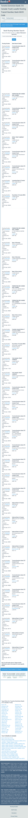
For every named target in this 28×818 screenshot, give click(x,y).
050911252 (7, 359)
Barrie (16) (3, 704)
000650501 (7, 533)
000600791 (7, 504)
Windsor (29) (4, 732)
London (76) (18, 715)
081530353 (7, 229)
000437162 (7, 124)
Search (14, 39)
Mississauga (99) (19, 716)
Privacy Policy (14, 816)
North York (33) (18, 719)
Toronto (14, 393)
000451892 (7, 417)
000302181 (7, 345)
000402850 (7, 562)
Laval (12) (3, 715)
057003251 (7, 138)
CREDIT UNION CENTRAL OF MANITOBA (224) (12, 745)
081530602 (7, 302)
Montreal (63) (4, 718)
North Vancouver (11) (6, 719)
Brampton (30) (4, 706)
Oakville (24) (4, 721)
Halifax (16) (4, 712)
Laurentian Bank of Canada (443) (9, 751)
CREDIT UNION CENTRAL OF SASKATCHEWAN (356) (13, 746)
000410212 (7, 475)
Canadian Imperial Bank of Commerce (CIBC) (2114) (13, 740)
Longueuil (14, 348)
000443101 (7, 62)
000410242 (7, 446)
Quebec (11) (18, 722)
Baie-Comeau (15, 549)
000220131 (7, 316)
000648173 (7, 634)
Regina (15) (4, 724)
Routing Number (14, 806)
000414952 (7, 461)
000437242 (7, 167)
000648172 (7, 648)
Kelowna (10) (4, 713)
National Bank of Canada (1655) (8, 752)
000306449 (7, 196)
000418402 (7, 489)
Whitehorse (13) (18, 731)
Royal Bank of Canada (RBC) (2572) (9, 755)
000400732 (7, 432)
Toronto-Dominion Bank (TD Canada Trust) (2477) (13, 758)
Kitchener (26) (18, 713)
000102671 (7, 244)
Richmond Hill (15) (5, 725)
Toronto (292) (18, 728)
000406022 (7, 153)
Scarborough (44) (5, 726)
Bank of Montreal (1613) (7, 738)
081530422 (7, 95)
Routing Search (10, 18)
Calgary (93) (18, 707)
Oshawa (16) (18, 721)
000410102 (7, 388)
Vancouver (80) (4, 729)
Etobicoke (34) (4, 710)
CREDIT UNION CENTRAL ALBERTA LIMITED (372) (13, 743)
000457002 (7, 605)
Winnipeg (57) (18, 732)
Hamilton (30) (18, 712)
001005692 (7, 330)
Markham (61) (4, 716)
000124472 (7, 258)
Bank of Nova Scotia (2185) (7, 739)
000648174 (7, 620)
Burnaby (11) (4, 707)
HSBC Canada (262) (6, 749)
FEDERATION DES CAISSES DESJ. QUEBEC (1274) (13, 748)
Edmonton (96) (18, 709)
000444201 (7, 47)
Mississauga (15, 608)
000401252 (7, 109)
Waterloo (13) (4, 731)
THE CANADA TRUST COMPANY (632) (10, 757)
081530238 (7, 287)
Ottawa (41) (4, 722)
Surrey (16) (4, 728)
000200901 (7, 273)
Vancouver (14, 566)
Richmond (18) (18, 724)
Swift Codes (14, 809)
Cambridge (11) (5, 709)
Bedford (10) (18, 704)
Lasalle (13, 50)
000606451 (7, 547)
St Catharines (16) (19, 726)
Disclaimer (14, 813)
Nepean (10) (18, 718)
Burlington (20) (18, 706)
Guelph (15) (17, 710)
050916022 (7, 374)
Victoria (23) (18, 729)
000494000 (7, 576)
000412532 (7, 403)
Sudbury (14, 127)
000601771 (7, 518)
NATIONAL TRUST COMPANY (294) (9, 754)
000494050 (7, 591)
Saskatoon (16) (18, 725)
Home (3, 18)
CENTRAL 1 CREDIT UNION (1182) (9, 742)
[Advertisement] (14, 83)
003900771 (7, 182)
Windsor (14, 112)
